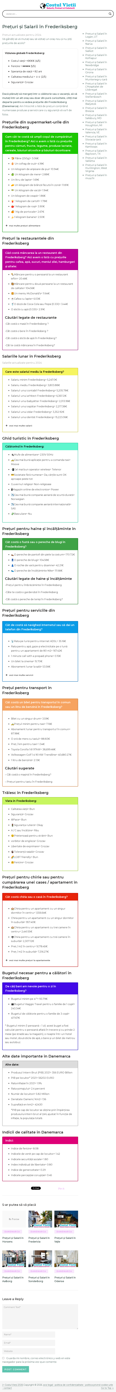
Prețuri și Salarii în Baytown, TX (96, 152)
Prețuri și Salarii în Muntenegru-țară (96, 78)
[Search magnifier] (110, 14)
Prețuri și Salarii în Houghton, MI (96, 124)
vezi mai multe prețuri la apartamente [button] (29, 960)
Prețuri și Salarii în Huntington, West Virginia (96, 168)
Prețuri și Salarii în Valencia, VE (96, 131)
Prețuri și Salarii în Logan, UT (96, 35)
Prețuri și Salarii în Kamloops (96, 145)
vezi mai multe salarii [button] (20, 425)
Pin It (61, 1188)
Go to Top (106, 1388)
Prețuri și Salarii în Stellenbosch (96, 95)
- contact (7, 1388)
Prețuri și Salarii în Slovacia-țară (96, 138)
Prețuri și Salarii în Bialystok (96, 102)
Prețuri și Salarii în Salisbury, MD (96, 117)
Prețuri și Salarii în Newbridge (96, 64)
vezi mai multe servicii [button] (21, 675)
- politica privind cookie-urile (98, 1385)
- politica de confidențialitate (68, 1385)
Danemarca (12, 1232)
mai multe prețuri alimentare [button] (24, 225)
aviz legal (48, 1385)
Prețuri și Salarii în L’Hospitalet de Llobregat (96, 86)
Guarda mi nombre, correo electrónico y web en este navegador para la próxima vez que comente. (36, 1360)
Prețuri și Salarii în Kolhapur (96, 57)
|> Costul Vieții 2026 (12, 1385)
